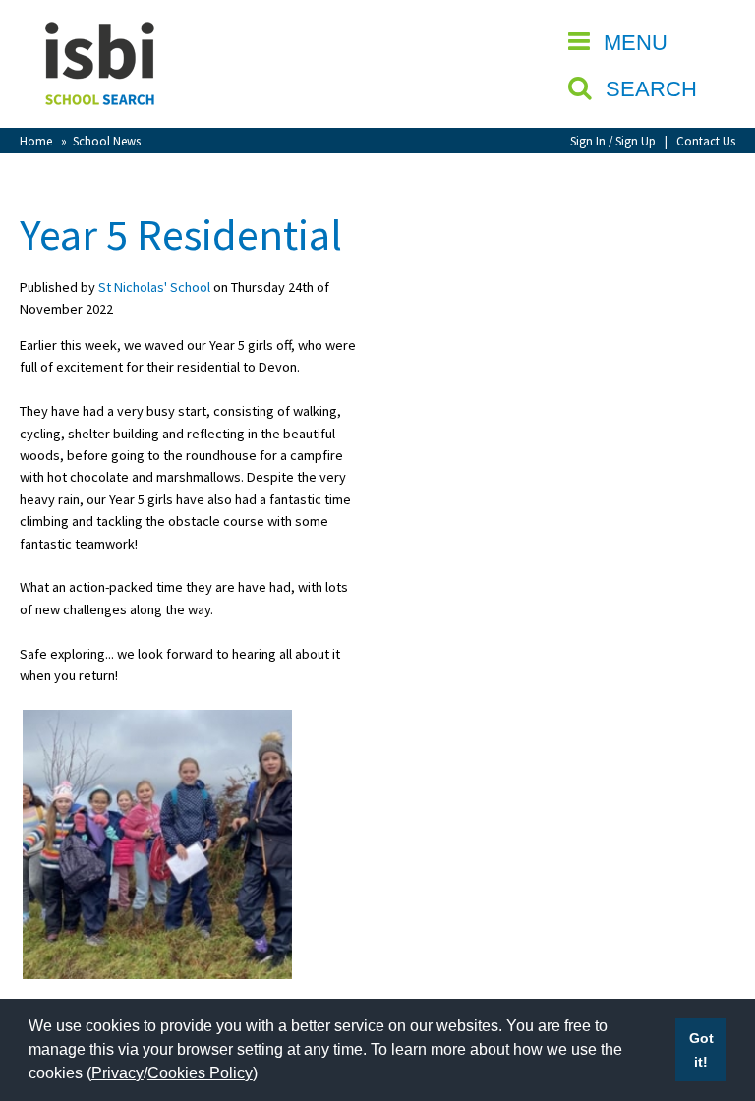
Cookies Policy (200, 1073)
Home (36, 140)
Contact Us (705, 140)
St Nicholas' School (154, 287)
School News (107, 140)
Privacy (117, 1073)
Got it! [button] (701, 1050)
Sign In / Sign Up (613, 140)
